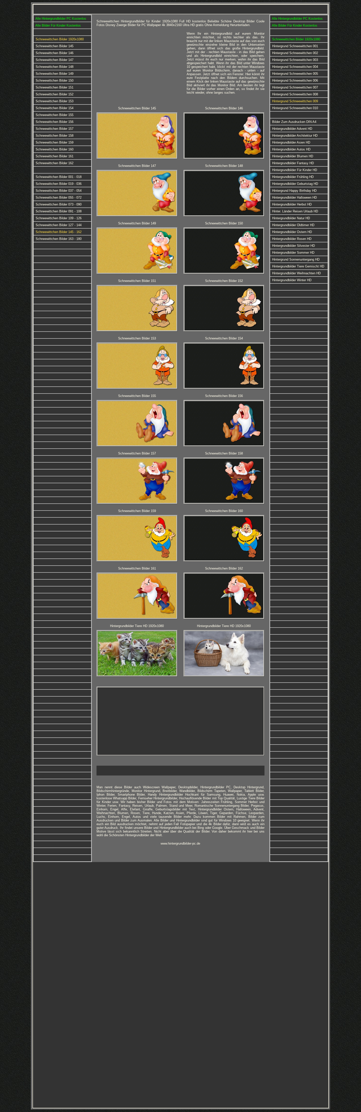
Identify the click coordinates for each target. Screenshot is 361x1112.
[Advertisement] (139, 66)
